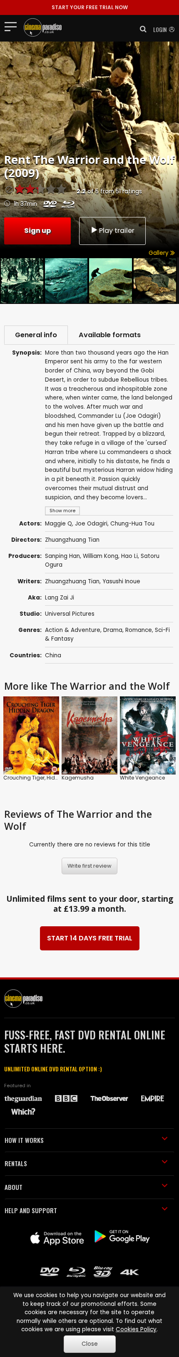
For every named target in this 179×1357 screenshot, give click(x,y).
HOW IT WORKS (24, 1140)
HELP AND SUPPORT (31, 1210)
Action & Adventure (72, 630)
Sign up (37, 230)
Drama (112, 630)
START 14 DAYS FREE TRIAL (89, 938)
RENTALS (16, 1163)
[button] (141, 29)
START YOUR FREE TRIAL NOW (90, 7)
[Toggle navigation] (13, 26)
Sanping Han (62, 556)
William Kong (100, 556)
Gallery (159, 253)
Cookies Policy (136, 1329)
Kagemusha (78, 777)
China (53, 655)
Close (90, 1344)
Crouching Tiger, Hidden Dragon (44, 777)
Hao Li (129, 556)
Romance (138, 630)
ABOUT (13, 1187)
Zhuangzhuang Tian (72, 581)
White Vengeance (142, 777)
